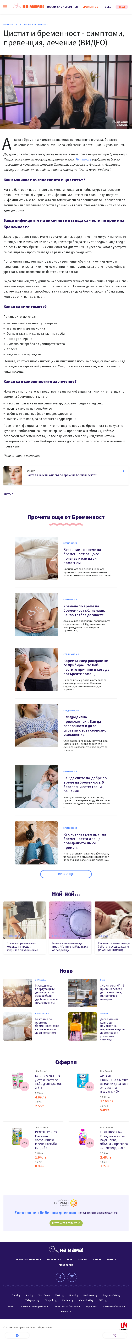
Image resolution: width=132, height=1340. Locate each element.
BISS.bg (103, 1300)
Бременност (91, 7)
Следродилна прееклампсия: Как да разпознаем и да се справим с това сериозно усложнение (84, 725)
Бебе (108, 7)
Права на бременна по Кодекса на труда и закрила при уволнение (22, 946)
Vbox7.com (44, 1295)
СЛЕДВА (31, 471)
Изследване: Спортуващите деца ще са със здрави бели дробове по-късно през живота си (47, 994)
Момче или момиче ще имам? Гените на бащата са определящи (70, 946)
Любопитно (66, 1265)
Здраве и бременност (36, 24)
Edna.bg (16, 1295)
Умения (104, 1013)
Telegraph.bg (32, 1300)
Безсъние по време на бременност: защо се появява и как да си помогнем (82, 556)
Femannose (83, 159)
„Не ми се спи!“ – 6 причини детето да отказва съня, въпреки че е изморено (112, 992)
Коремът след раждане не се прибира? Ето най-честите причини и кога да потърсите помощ (86, 667)
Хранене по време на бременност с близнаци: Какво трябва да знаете (84, 610)
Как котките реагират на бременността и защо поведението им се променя (84, 841)
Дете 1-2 (82, 1259)
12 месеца (40, 980)
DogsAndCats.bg (111, 1295)
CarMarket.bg (86, 1300)
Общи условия (44, 1327)
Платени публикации (114, 1306)
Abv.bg (29, 1295)
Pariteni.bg (68, 1300)
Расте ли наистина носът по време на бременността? (62, 475)
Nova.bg (73, 1295)
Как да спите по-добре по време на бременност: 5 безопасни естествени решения (85, 784)
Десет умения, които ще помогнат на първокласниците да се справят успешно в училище (112, 1029)
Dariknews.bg (90, 1295)
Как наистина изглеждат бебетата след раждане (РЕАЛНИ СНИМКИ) (114, 946)
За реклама (91, 1306)
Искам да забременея (62, 7)
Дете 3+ (97, 1259)
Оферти (66, 1062)
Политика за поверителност (35, 1306)
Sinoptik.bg (51, 1300)
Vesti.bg (59, 1295)
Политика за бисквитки (67, 1306)
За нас (10, 1306)
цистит (8, 494)
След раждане (71, 654)
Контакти (66, 1311)
